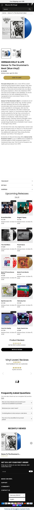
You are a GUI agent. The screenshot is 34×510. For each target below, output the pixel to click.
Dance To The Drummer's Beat (10, 454)
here (2, 398)
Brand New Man (6, 217)
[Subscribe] (31, 471)
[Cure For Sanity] (9, 318)
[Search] (30, 9)
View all (17, 197)
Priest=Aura (21, 245)
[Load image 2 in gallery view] (17, 53)
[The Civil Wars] (9, 235)
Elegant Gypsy (21, 217)
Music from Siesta (23, 272)
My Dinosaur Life (6, 301)
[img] (17, 362)
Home (4, 13)
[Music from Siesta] (25, 262)
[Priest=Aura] (25, 235)
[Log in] (28, 4)
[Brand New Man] (9, 208)
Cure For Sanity (6, 328)
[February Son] (25, 291)
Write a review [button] (17, 350)
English (12, 499)
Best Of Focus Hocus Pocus (7, 272)
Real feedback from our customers (17, 364)
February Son (21, 301)
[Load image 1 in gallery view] (6, 53)
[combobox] (17, 9)
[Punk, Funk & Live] (25, 318)
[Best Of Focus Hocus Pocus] (9, 262)
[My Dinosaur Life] (9, 291)
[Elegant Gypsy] (25, 208)
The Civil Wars (5, 245)
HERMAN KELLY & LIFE (12, 62)
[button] (3, 5)
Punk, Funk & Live (22, 328)
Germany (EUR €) (15, 495)
